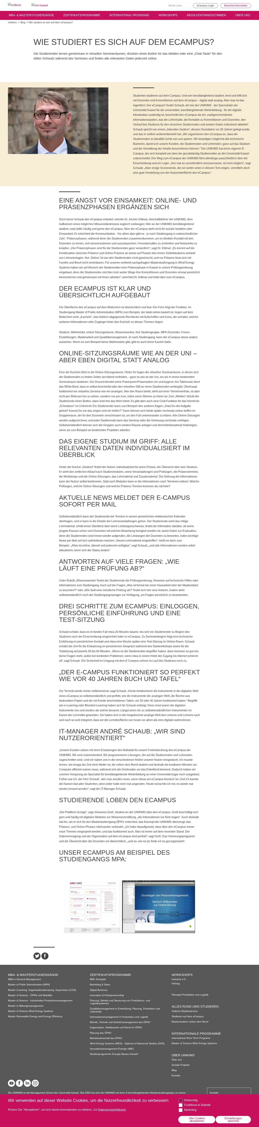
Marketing (190, 1109)
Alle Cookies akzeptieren (197, 1119)
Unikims (12, 22)
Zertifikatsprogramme (81, 15)
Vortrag (176, 983)
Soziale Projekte (181, 1065)
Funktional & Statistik (197, 1104)
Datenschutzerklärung (112, 1109)
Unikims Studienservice (185, 1011)
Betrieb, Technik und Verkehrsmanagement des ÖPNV (120, 1022)
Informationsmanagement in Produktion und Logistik (119, 1017)
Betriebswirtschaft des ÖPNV (106, 1038)
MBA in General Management (24, 979)
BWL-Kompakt (98, 979)
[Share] (44, 956)
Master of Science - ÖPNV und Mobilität (30, 995)
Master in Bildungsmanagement (25, 1006)
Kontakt (176, 1075)
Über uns (177, 1059)
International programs (129, 15)
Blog (22, 22)
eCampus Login (205, 5)
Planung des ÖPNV (100, 1033)
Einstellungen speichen (233, 1119)
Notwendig (191, 1100)
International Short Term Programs (191, 1038)
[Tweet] (37, 956)
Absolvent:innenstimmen (206, 15)
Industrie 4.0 (179, 979)
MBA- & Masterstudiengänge (31, 15)
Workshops (168, 15)
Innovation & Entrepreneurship (107, 995)
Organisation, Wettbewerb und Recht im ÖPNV (116, 1027)
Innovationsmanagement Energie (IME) (112, 1048)
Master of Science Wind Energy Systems (30, 1011)
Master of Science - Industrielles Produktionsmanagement (40, 1000)
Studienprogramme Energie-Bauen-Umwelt (114, 1054)
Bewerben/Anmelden (235, 5)
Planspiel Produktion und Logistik (190, 994)
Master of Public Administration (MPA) (29, 984)
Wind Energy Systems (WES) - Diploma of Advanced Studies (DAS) (127, 1043)
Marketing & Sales (100, 984)
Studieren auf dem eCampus (188, 1016)
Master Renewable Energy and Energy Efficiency (35, 1016)
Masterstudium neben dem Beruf (190, 1021)
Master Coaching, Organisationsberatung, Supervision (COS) (42, 990)
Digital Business (98, 990)
